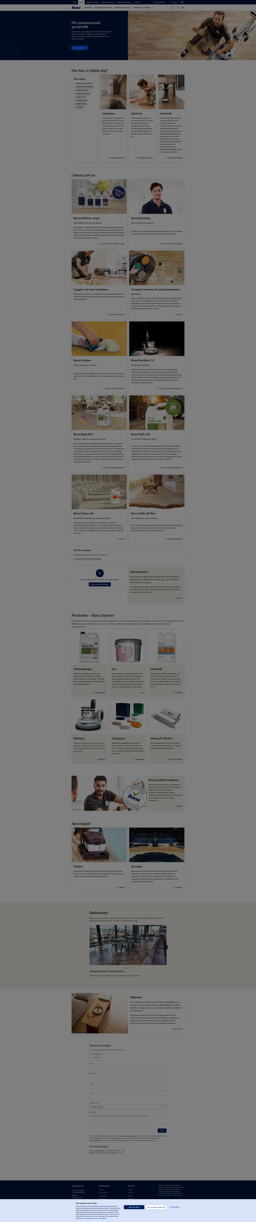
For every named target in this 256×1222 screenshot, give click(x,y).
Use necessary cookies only (156, 1207)
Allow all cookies (134, 1207)
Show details (174, 1207)
